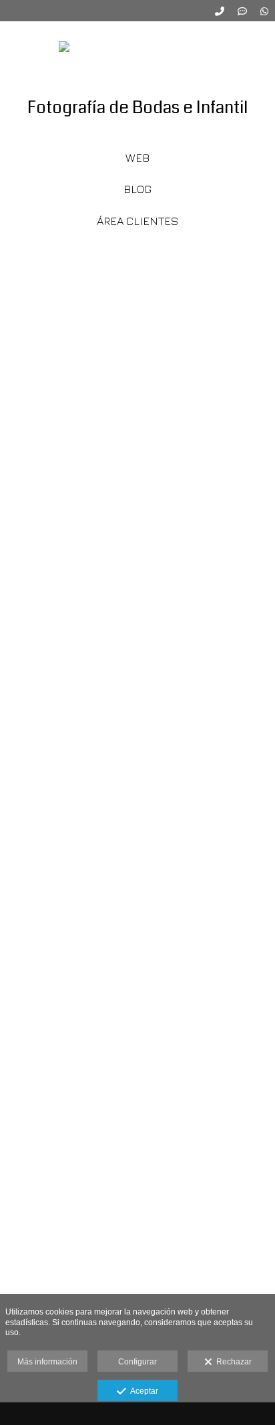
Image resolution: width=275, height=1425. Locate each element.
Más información (47, 1361)
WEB (137, 157)
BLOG (137, 189)
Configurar (137, 1361)
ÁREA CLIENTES (137, 221)
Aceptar (142, 1391)
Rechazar (232, 1361)
